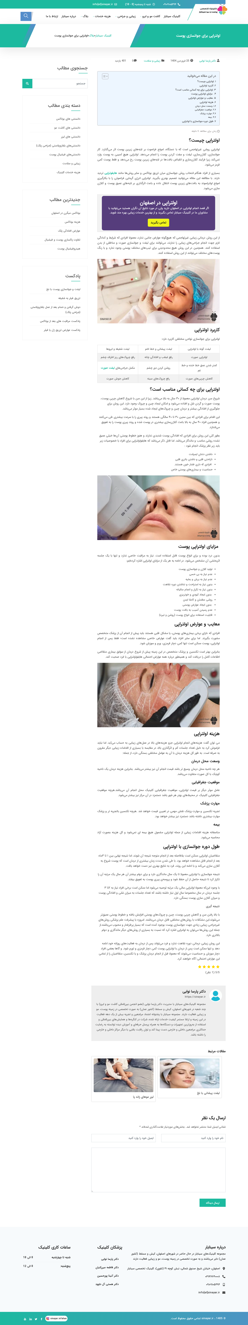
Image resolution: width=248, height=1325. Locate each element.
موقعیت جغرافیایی (203, 109)
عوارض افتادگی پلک (69, 231)
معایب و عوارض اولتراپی (200, 98)
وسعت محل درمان (203, 106)
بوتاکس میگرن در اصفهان (65, 213)
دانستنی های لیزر (70, 137)
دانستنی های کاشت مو (67, 128)
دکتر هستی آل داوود (107, 1284)
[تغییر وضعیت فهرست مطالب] (103, 76)
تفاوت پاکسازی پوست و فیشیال (62, 240)
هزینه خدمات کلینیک (68, 172)
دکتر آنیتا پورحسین (108, 1276)
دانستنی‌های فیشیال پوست (64, 154)
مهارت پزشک (206, 113)
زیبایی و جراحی (126, 16)
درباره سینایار (69, 16)
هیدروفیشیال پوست (68, 249)
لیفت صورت (108, 368)
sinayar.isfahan (58, 1318)
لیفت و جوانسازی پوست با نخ (63, 289)
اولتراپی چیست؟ (205, 81)
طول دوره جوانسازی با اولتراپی (197, 121)
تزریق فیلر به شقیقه (69, 298)
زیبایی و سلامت (152, 61)
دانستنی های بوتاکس (68, 119)
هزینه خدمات (103, 16)
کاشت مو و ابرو (151, 16)
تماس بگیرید (158, 222)
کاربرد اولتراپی (206, 86)
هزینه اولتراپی (206, 102)
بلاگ (85, 16)
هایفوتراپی (110, 173)
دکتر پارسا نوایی (207, 61)
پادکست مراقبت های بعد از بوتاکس (60, 321)
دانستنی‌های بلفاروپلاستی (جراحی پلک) (58, 145)
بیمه (210, 117)
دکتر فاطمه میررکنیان (107, 1267)
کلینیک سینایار (172, 16)
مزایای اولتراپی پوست (202, 94)
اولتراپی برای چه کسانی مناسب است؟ (194, 90)
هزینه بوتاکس (72, 222)
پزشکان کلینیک (109, 1247)
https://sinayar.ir (195, 997)
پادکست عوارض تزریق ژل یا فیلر (62, 330)
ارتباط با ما (52, 16)
